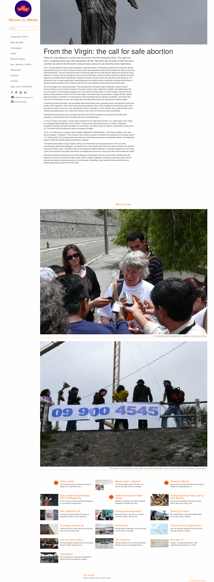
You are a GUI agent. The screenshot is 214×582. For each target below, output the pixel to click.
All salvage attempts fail (71, 525)
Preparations (66, 554)
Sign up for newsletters (21, 86)
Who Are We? (17, 42)
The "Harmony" (122, 539)
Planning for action (179, 511)
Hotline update (67, 481)
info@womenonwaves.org (23, 97)
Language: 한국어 (19, 36)
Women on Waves (23, 19)
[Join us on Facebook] (12, 92)
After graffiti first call (70, 511)
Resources (16, 69)
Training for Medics (179, 481)
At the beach (121, 525)
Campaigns (16, 47)
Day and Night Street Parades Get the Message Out (75, 497)
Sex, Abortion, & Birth (21, 64)
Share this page (19, 101)
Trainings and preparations (128, 511)
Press (13, 53)
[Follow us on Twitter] (16, 92)
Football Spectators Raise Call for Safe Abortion (187, 497)
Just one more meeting (71, 539)
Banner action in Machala (127, 481)
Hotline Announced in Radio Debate (129, 497)
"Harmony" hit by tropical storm (185, 525)
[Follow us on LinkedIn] (25, 92)
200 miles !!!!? (177, 539)
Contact (14, 80)
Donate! (14, 75)
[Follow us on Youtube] (21, 92)
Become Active (18, 58)
